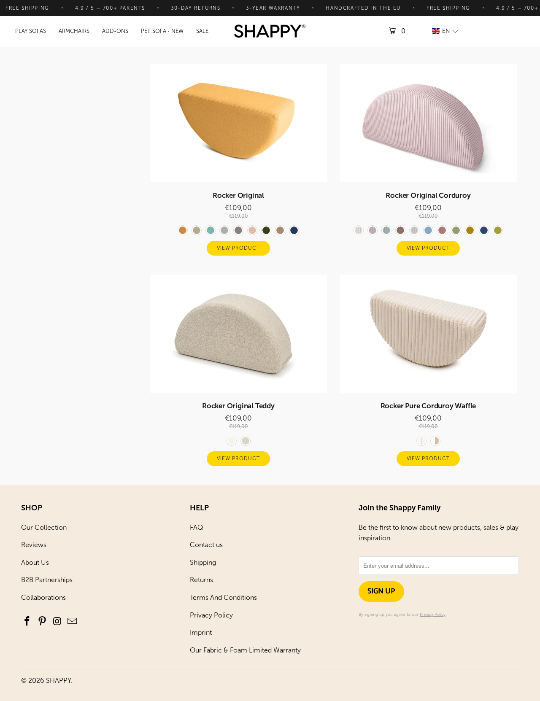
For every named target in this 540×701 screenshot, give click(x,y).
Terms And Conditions (223, 597)
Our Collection (44, 527)
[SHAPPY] (270, 32)
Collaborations (43, 597)
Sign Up (381, 591)
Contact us (206, 545)
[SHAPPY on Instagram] (57, 621)
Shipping (203, 562)
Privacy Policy (211, 615)
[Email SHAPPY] (72, 621)
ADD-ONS (115, 31)
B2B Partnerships (47, 580)
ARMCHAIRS (74, 31)
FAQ (196, 527)
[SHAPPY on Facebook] (27, 621)
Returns (201, 580)
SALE (202, 31)
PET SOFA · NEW (162, 31)
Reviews (33, 545)
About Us (35, 562)
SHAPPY (58, 681)
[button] (445, 31)
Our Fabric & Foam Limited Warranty (245, 650)
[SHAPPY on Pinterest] (42, 621)
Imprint (201, 632)
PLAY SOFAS (30, 31)
